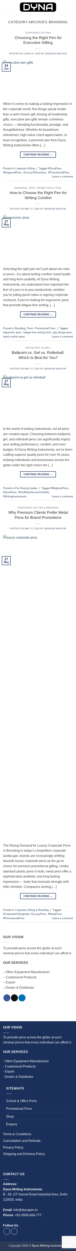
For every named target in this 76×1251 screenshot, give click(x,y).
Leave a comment (62, 176)
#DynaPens (55, 168)
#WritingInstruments (15, 496)
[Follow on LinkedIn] (21, 997)
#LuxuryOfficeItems (34, 172)
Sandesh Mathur (56, 53)
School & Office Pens (21, 1101)
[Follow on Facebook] (6, 997)
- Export (8, 1071)
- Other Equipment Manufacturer (26, 1061)
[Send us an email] (14, 997)
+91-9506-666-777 (28, 1215)
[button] (5, 7)
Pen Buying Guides (38, 348)
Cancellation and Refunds (22, 1140)
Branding (21, 188)
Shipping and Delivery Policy (24, 1154)
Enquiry (11, 1124)
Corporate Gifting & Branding (38, 507)
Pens (32, 188)
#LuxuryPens (38, 914)
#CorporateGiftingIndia (16, 914)
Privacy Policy (13, 1147)
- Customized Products (19, 1066)
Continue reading (38, 154)
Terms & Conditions (17, 1134)
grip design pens (62, 332)
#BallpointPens (60, 488)
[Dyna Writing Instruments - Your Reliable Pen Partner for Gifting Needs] (38, 7)
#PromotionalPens (59, 172)
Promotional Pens (48, 188)
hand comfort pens (14, 336)
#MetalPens (55, 914)
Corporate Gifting (38, 33)
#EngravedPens (12, 172)
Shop (10, 1116)
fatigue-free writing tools (37, 332)
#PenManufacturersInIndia (33, 492)
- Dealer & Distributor (18, 1076)
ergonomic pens (12, 332)
